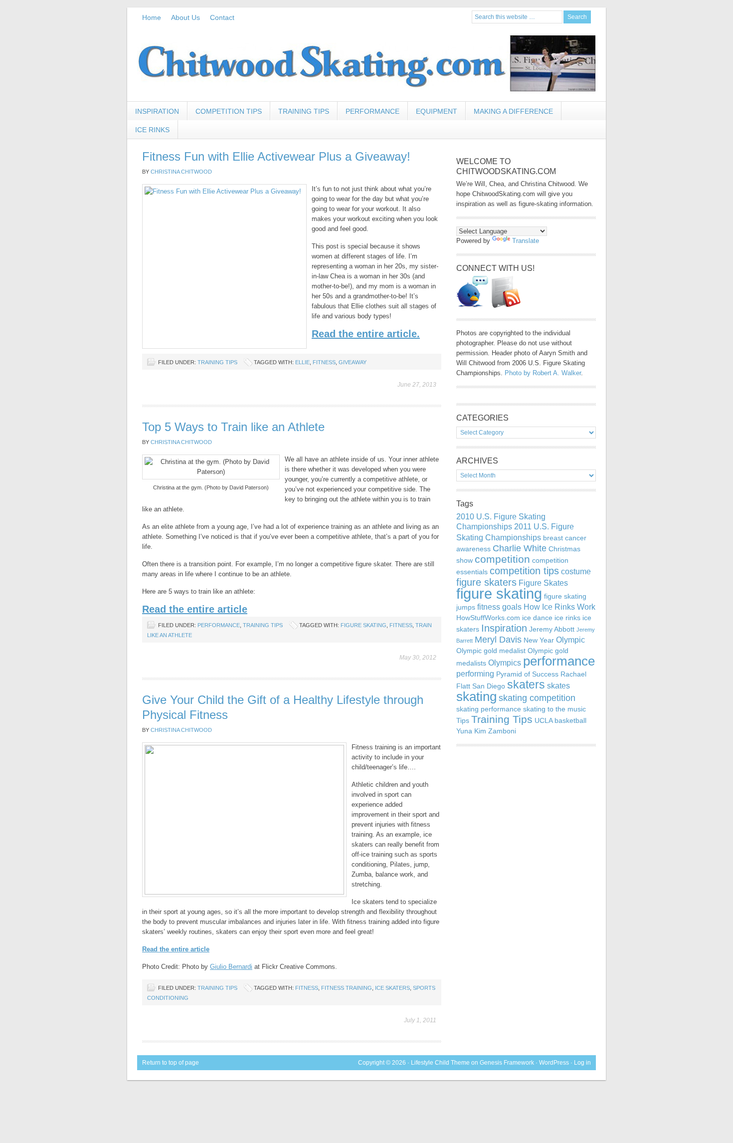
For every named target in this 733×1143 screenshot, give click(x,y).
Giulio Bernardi (231, 966)
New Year (539, 640)
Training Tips (303, 111)
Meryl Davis (498, 639)
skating (476, 696)
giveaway (352, 362)
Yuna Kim (471, 731)
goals (512, 606)
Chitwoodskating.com (366, 63)
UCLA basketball (560, 720)
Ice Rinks (152, 130)
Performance (372, 111)
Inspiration (153, 113)
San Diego (488, 686)
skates (558, 685)
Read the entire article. (366, 333)
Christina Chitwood (181, 172)
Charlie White (520, 548)
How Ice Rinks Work (559, 606)
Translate (525, 240)
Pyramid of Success (527, 674)
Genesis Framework (507, 1062)
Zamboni (502, 731)
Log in (582, 1062)
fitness (324, 362)
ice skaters (392, 988)
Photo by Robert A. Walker (543, 373)
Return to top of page (170, 1062)
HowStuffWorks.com (488, 618)
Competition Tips (228, 111)
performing (475, 673)
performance (559, 661)
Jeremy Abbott (551, 629)
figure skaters (486, 582)
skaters (526, 684)
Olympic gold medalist (491, 651)
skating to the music (554, 709)
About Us (185, 17)
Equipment (436, 111)
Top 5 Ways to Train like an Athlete (233, 427)
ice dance (537, 618)
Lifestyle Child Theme (440, 1062)
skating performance (488, 709)
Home (151, 17)
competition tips (524, 570)
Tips (462, 720)
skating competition (537, 697)
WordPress (554, 1062)
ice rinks (567, 618)
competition (502, 559)
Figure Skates (543, 582)
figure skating (363, 625)
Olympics (504, 662)
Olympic (570, 639)
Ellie (302, 362)
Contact (222, 17)
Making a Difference (513, 111)
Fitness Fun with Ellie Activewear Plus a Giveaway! (276, 156)
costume (576, 571)
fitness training (346, 988)
